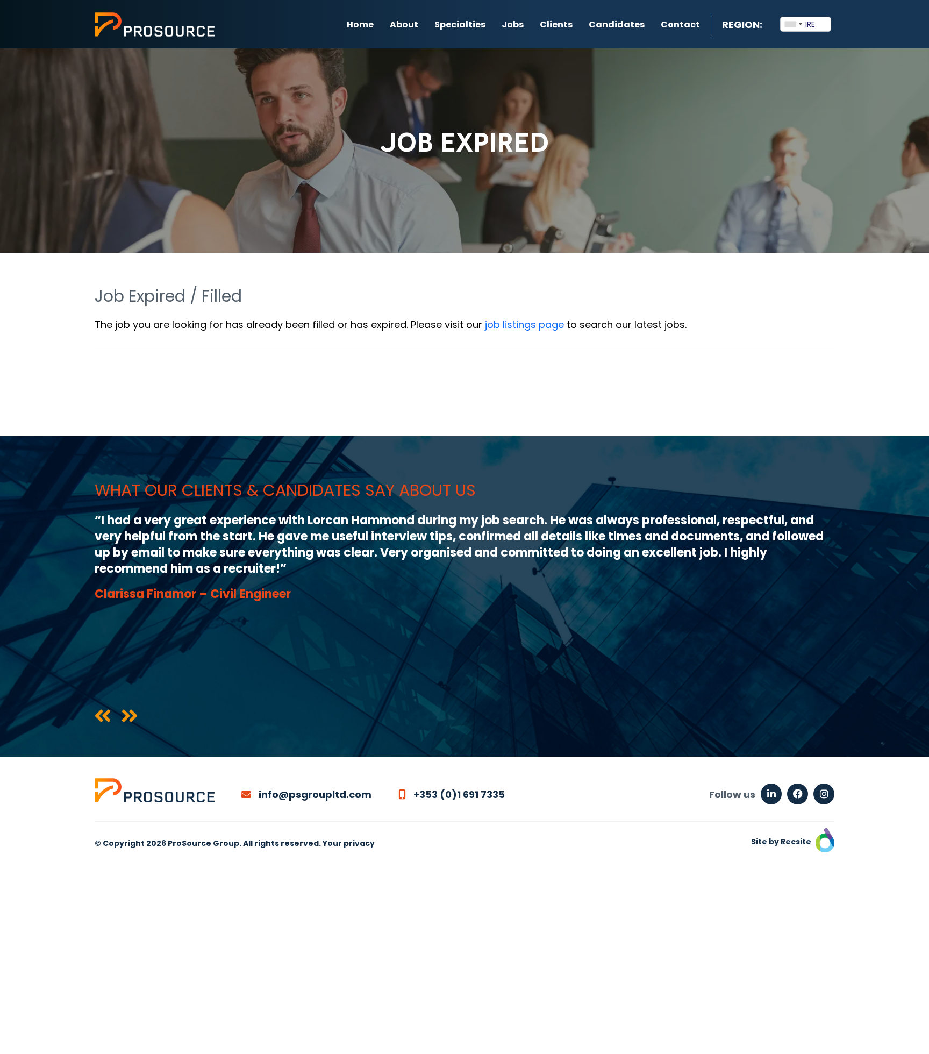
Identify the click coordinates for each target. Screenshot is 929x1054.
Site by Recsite (782, 841)
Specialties (459, 24)
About (404, 24)
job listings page (524, 324)
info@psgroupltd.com (313, 794)
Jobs (513, 24)
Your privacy (349, 843)
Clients (556, 24)
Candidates (617, 24)
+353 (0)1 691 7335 (458, 794)
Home (360, 24)
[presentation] (103, 716)
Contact (680, 24)
